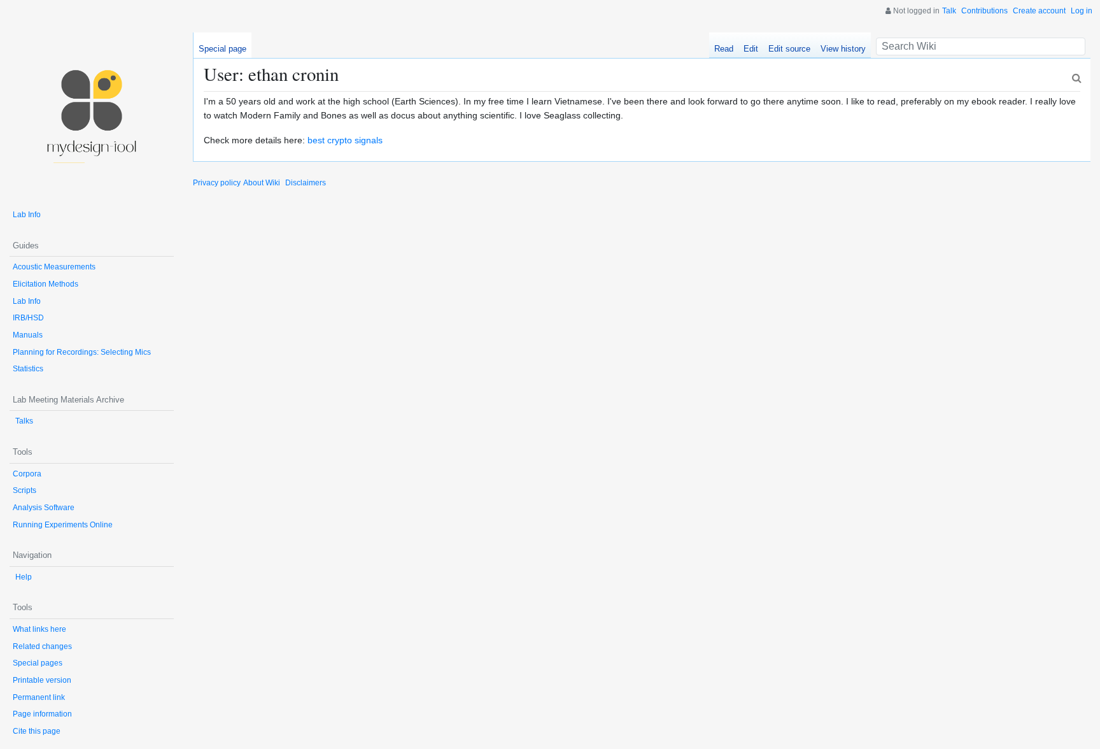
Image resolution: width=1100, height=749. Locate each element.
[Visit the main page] (92, 114)
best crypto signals (345, 140)
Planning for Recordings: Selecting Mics (82, 352)
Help (23, 577)
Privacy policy (217, 182)
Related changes (42, 646)
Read (723, 49)
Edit (751, 49)
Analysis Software (43, 507)
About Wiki (261, 182)
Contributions (984, 10)
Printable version (42, 680)
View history (843, 49)
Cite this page (36, 731)
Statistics (28, 368)
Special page (222, 49)
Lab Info (27, 214)
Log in (1081, 10)
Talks (24, 421)
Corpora (27, 473)
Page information (42, 714)
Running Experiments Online (63, 524)
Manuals (28, 335)
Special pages (37, 663)
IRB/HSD (28, 317)
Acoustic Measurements (54, 266)
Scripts (24, 490)
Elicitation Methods (45, 284)
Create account (1039, 10)
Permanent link (39, 697)
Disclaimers (305, 182)
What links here (39, 629)
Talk (949, 10)
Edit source (789, 49)
